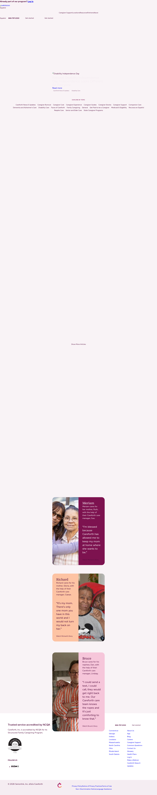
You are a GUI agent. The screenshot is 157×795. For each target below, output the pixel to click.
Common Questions (134, 745)
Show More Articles (78, 344)
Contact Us (131, 748)
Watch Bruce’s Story (89, 726)
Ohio (111, 748)
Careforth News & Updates (61, 90)
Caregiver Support (65, 13)
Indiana (111, 737)
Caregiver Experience (74, 105)
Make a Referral (133, 760)
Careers (130, 739)
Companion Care (135, 105)
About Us (130, 731)
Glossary (130, 751)
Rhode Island (114, 751)
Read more (57, 88)
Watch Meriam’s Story (90, 560)
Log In (30, 1)
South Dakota (114, 754)
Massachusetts (114, 742)
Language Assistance (104, 789)
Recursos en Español (136, 108)
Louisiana (112, 739)
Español (3, 8)
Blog (129, 737)
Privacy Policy (77, 786)
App (128, 734)
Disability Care (76, 90)
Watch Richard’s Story (64, 636)
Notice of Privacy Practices (92, 786)
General (85, 108)
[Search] (95, 78)
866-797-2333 (13, 18)
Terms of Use (107, 786)
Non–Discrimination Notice (86, 789)
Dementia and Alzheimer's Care (24, 108)
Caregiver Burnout (44, 105)
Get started (29, 18)
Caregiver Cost (58, 105)
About (96, 13)
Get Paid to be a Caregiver (99, 108)
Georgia (112, 734)
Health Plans (131, 754)
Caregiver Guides (90, 105)
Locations (76, 13)
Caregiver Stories (104, 105)
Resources (83, 13)
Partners (90, 13)
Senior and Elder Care (74, 110)
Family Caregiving (73, 108)
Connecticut (113, 731)
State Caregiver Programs (93, 110)
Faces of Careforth (58, 108)
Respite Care (59, 110)
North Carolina (114, 745)
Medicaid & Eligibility (119, 108)
